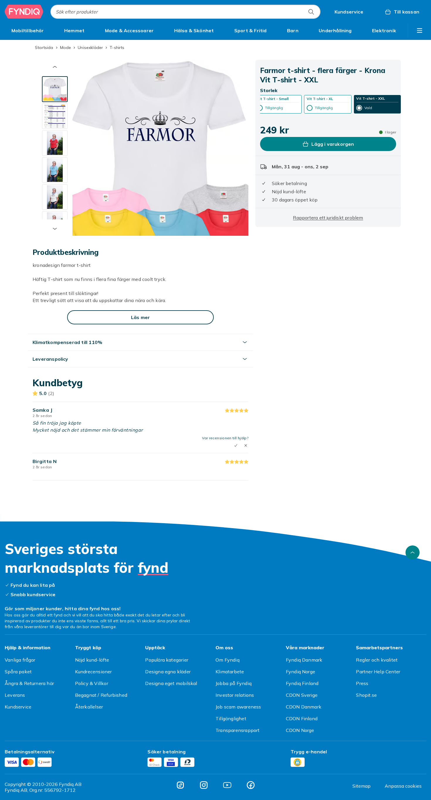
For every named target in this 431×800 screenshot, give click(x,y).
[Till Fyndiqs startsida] (24, 12)
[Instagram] (203, 785)
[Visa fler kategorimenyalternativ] (420, 30)
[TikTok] (180, 785)
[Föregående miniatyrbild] (55, 67)
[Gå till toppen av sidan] (412, 552)
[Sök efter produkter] (311, 12)
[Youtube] (227, 785)
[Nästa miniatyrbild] (55, 229)
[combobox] (185, 12)
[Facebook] (250, 785)
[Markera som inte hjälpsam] (245, 445)
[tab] (55, 89)
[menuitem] (27, 30)
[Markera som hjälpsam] (235, 445)
